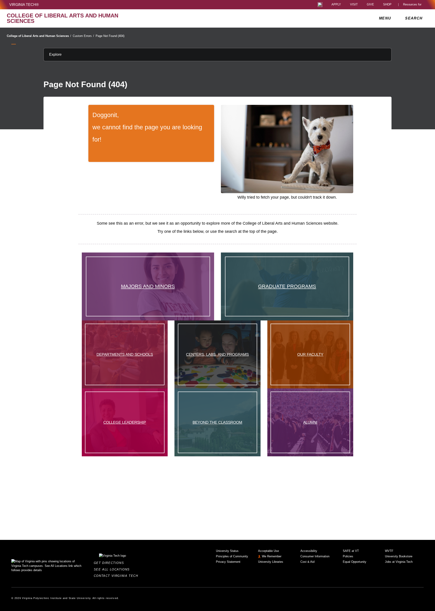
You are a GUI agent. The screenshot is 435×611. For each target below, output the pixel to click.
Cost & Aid (307, 561)
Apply (336, 4)
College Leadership (124, 422)
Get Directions (110, 563)
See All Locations (113, 569)
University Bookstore (398, 556)
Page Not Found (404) (110, 36)
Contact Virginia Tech (117, 575)
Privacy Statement (228, 561)
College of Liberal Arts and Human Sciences (39, 36)
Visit (354, 4)
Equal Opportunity (354, 561)
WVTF (389, 551)
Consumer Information (314, 556)
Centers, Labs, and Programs (217, 354)
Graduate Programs (287, 286)
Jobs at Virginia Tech (399, 561)
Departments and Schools (125, 354)
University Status (227, 551)
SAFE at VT (351, 551)
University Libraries (270, 561)
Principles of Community (232, 556)
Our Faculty (310, 354)
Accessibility (308, 551)
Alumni (310, 422)
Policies (348, 556)
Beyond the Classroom (217, 422)
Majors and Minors (148, 286)
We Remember (271, 556)
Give (370, 4)
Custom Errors (83, 36)
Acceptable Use (268, 551)
